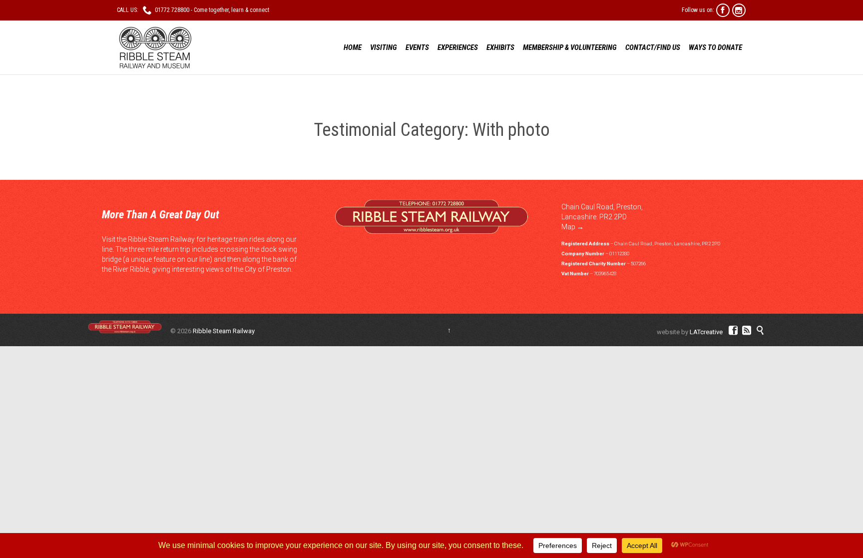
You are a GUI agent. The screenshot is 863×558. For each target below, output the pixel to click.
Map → (572, 227)
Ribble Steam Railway (224, 331)
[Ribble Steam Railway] (154, 47)
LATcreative (706, 332)
